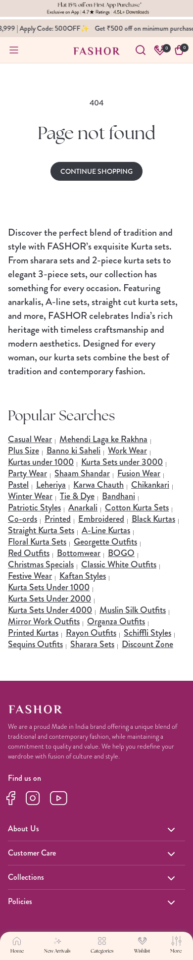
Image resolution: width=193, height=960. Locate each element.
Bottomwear (78, 553)
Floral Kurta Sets (37, 541)
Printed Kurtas (33, 632)
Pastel (18, 484)
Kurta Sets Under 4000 (50, 610)
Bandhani (118, 496)
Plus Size (23, 450)
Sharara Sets (92, 644)
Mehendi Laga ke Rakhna (103, 439)
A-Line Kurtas (106, 530)
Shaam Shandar (82, 473)
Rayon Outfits (91, 632)
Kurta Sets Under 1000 (49, 587)
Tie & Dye (77, 496)
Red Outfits (28, 553)
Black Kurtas (153, 518)
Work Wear (127, 450)
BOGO (121, 553)
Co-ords (22, 518)
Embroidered (101, 518)
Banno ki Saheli (73, 450)
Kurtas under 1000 (41, 461)
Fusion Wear (138, 473)
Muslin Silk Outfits (132, 610)
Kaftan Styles (82, 575)
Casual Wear (30, 439)
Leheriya (51, 484)
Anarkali (82, 507)
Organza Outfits (116, 621)
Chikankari (150, 484)
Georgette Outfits (105, 541)
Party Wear (27, 473)
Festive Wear (30, 575)
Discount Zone (147, 644)
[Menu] (14, 50)
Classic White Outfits (118, 564)
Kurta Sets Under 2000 (49, 598)
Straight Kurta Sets (41, 530)
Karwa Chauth (98, 484)
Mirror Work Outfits (44, 621)
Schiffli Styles (147, 632)
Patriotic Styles (34, 507)
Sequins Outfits (35, 644)
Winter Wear (30, 496)
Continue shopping (96, 171)
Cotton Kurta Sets (137, 507)
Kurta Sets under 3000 (122, 461)
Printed (58, 518)
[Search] (140, 50)
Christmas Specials (41, 564)
